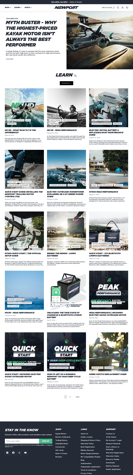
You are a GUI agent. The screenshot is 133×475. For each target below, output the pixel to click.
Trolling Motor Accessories (18, 185)
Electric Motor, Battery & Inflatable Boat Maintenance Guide (106, 132)
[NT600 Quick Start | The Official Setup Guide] (24, 230)
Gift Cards (59, 450)
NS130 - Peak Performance (19, 313)
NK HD (28, 120)
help (119, 302)
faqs (73, 302)
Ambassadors (86, 463)
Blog (82, 460)
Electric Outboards (62, 437)
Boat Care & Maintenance (101, 120)
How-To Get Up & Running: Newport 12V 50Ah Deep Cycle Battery (63, 376)
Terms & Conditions (88, 470)
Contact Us (110, 434)
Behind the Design (56, 246)
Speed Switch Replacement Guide (107, 374)
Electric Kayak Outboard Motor (19, 302)
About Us (84, 434)
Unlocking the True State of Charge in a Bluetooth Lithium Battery (64, 315)
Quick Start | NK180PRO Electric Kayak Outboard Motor (23, 375)
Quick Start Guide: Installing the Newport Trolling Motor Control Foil (24, 194)
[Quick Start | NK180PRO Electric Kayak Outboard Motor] (24, 351)
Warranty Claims (112, 456)
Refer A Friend (61, 453)
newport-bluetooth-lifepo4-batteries (106, 246)
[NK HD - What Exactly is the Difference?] (24, 107)
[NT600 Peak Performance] (108, 169)
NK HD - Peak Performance (62, 130)
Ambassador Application (90, 467)
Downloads (110, 463)
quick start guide (14, 182)
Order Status (111, 437)
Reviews (58, 457)
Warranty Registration (115, 453)
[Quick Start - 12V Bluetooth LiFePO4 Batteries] (108, 230)
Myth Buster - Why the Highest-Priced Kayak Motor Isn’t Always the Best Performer (31, 33)
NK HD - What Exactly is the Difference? (20, 131)
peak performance (69, 120)
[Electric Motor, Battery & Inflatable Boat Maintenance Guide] (108, 107)
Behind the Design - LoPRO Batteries (61, 255)
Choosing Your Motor (16, 120)
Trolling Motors (61, 440)
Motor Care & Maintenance (101, 123)
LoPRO (67, 246)
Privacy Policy (40, 445)
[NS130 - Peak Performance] (24, 290)
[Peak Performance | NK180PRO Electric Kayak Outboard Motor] (108, 290)
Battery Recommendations (101, 243)
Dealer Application (113, 469)
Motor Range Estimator (90, 453)
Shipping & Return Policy (90, 440)
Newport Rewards (113, 444)
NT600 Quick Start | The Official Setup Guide (23, 255)
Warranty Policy (87, 444)
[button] (8, 7)
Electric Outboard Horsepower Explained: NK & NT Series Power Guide (65, 194)
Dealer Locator (87, 437)
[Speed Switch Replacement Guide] (108, 351)
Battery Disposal (112, 466)
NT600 (94, 185)
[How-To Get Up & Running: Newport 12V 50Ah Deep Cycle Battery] (66, 351)
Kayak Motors (60, 434)
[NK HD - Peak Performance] (66, 107)
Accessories (60, 447)
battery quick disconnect (59, 364)
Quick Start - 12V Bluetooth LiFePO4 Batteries (105, 255)
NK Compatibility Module (90, 457)
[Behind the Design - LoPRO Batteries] (66, 230)
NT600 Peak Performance (103, 192)
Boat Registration (88, 447)
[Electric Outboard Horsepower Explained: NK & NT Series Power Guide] (66, 169)
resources (65, 83)
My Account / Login (114, 440)
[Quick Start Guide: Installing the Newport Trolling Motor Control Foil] (24, 169)
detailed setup (97, 367)
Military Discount (87, 450)
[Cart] (127, 7)
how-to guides (55, 120)
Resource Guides (112, 459)
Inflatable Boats (61, 444)
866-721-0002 (107, 7)
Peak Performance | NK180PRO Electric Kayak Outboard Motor (107, 314)
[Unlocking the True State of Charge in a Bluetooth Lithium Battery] (66, 290)
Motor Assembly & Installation (24, 364)
